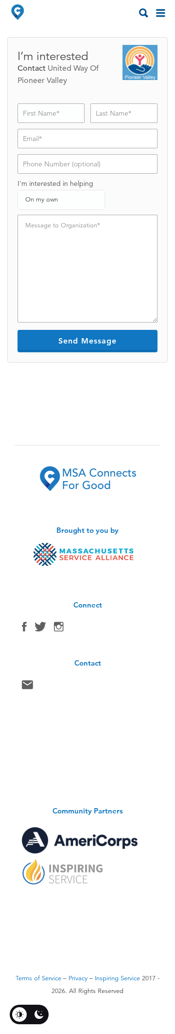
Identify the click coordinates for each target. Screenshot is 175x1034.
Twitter (40, 629)
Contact (27, 687)
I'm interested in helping (55, 183)
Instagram (59, 629)
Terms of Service (38, 978)
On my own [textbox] (41, 199)
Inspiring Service (117, 978)
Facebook (24, 629)
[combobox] (61, 200)
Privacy (78, 978)
